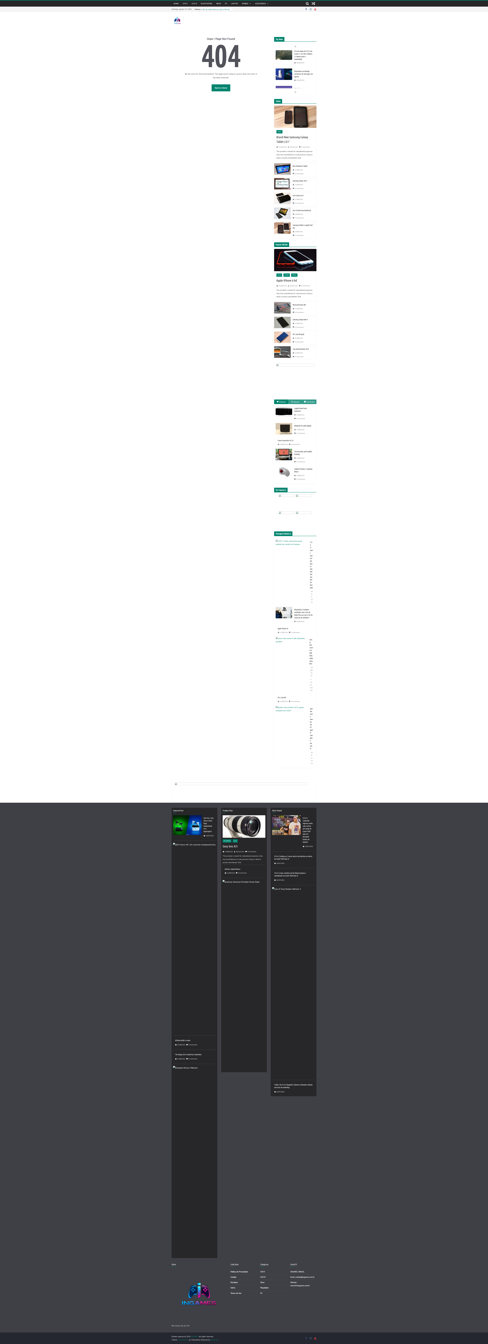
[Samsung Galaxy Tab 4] (282, 184)
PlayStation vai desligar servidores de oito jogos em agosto (303, 75)
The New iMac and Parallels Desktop (303, 453)
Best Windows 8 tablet (300, 166)
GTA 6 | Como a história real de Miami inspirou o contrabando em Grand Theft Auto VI (290, 874)
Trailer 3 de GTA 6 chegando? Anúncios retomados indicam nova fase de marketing (293, 1086)
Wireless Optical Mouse (232, 869)
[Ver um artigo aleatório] (313, 4)
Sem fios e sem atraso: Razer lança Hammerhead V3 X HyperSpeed (209, 824)
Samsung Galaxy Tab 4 (300, 181)
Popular (282, 402)
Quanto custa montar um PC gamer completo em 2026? (311, 729)
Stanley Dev (294, 147)
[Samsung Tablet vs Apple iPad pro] (282, 230)
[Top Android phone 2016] (282, 352)
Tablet (279, 132)
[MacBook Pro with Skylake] (284, 428)
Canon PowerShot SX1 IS (285, 441)
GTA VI (194, 4)
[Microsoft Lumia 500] (282, 308)
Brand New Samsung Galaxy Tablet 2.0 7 (292, 139)
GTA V (185, 4)
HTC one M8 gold (298, 334)
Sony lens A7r (230, 846)
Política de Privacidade (239, 1272)
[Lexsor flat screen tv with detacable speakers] (291, 665)
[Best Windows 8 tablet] (282, 169)
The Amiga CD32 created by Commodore (188, 1055)
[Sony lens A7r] (244, 826)
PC (226, 4)
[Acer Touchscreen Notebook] (282, 214)
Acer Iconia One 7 (298, 196)
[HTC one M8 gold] (282, 338)
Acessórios (260, 4)
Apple (279, 275)
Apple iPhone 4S (283, 629)
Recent (297, 402)
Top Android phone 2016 (301, 349)
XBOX (218, 4)
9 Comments (300, 418)
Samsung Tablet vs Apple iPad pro (302, 226)
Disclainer (234, 1282)
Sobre (233, 1288)
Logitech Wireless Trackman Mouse (303, 470)
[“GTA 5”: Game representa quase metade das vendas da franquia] (292, 572)
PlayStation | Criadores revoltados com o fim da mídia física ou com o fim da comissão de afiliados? (303, 614)
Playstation (206, 4)
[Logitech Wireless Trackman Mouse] (284, 472)
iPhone (286, 275)
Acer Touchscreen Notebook (302, 210)
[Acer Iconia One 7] (282, 199)
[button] (249, 3)
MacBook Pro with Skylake (302, 426)
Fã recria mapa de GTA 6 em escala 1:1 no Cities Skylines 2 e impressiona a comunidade (303, 57)
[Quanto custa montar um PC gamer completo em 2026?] (292, 736)
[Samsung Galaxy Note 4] (282, 323)
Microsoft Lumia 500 (299, 305)
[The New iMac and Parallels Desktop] (284, 454)
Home (176, 4)
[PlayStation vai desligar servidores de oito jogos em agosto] (284, 76)
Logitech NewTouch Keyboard (300, 409)
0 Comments (305, 147)
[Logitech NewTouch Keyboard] (284, 411)
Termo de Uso (236, 1293)
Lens (235, 841)
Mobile (245, 4)
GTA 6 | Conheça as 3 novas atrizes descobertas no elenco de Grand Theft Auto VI (293, 857)
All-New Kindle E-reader (182, 1040)
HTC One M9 (282, 698)
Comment (311, 402)
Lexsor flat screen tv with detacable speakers (311, 652)
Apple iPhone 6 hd (286, 280)
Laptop (234, 4)
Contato (233, 1277)
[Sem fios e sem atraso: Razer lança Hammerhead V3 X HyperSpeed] (187, 827)
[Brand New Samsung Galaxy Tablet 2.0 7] (295, 117)
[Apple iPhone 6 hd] (295, 260)
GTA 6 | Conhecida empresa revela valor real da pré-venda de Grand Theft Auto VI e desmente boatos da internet (308, 830)
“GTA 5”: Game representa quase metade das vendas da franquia (311, 565)
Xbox (262, 1282)
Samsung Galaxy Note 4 (300, 320)
